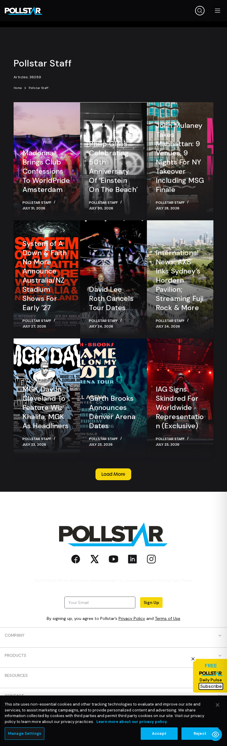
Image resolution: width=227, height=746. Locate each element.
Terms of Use (167, 618)
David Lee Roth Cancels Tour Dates (111, 298)
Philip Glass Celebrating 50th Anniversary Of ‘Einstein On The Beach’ (113, 166)
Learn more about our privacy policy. (132, 721)
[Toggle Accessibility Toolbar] (215, 734)
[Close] (217, 704)
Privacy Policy (132, 618)
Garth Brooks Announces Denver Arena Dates (112, 412)
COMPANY (15, 635)
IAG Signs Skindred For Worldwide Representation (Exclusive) (180, 407)
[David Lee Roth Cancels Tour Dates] (113, 279)
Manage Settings (24, 733)
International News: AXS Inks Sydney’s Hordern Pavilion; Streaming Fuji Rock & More (180, 280)
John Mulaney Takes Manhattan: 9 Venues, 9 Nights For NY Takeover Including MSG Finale (180, 157)
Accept (159, 733)
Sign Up (151, 602)
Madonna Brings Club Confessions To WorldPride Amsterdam (46, 171)
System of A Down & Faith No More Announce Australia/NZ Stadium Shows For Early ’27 (44, 275)
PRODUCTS (15, 655)
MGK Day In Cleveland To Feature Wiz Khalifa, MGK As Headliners (45, 407)
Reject (200, 733)
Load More (113, 474)
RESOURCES (16, 675)
